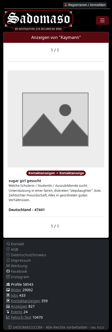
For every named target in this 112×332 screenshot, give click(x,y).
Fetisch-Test (21, 317)
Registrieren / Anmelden (86, 4)
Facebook (18, 271)
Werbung (18, 265)
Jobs (14, 295)
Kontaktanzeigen (25, 300)
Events (16, 311)
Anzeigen (19, 306)
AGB (14, 249)
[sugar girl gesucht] (56, 118)
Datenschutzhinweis (28, 254)
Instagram (19, 276)
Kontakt (17, 243)
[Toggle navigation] (102, 20)
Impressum (20, 260)
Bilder (16, 289)
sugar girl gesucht (25, 180)
